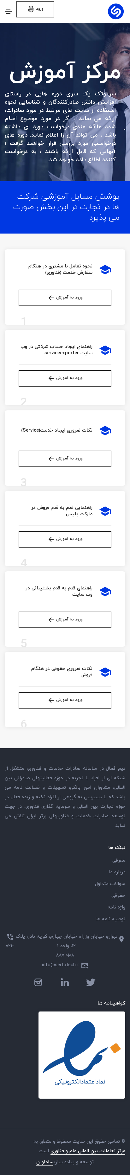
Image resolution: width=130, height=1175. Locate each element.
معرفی (118, 860)
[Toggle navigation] (8, 12)
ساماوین (44, 1162)
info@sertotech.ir (60, 965)
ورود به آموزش (65, 298)
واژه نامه (116, 907)
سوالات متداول (110, 884)
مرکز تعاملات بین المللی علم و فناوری (87, 1151)
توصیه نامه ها (110, 919)
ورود (35, 9)
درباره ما (117, 872)
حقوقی (118, 895)
